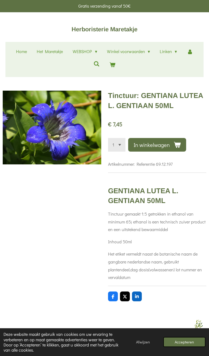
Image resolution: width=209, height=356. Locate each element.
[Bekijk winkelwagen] (112, 64)
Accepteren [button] (184, 342)
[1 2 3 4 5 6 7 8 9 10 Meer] (116, 145)
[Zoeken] (96, 63)
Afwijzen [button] (143, 342)
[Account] (189, 51)
